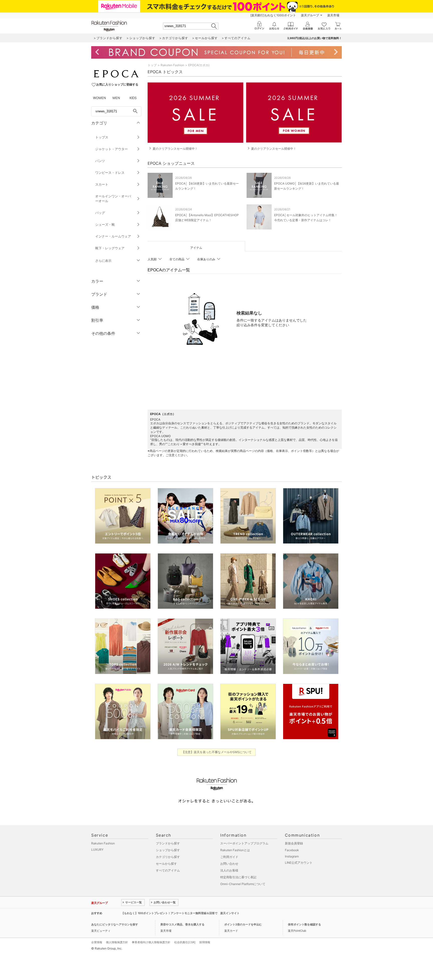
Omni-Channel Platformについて (242, 884)
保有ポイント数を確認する (304, 924)
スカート (101, 184)
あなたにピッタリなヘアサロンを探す (114, 924)
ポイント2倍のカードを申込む (243, 924)
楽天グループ (310, 15)
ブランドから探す (168, 843)
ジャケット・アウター (111, 149)
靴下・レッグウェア (110, 248)
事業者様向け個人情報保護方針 (151, 942)
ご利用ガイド (229, 857)
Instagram (292, 856)
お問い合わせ (229, 863)
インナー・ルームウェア (113, 236)
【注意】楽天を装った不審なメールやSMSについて (217, 752)
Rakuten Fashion (172, 65)
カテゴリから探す (168, 857)
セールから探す (166, 863)
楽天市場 (333, 15)
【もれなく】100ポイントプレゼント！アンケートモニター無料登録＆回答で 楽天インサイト (180, 913)
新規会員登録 (294, 843)
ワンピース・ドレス (110, 173)
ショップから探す (168, 850)
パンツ (100, 161)
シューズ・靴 (105, 224)
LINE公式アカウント (298, 862)
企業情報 (96, 942)
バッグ (100, 213)
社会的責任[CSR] (184, 942)
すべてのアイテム (168, 870)
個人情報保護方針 (117, 942)
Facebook (292, 850)
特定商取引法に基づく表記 (238, 877)
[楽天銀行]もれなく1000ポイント (273, 15)
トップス (101, 137)
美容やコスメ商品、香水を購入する (182, 924)
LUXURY (97, 849)
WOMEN (99, 98)
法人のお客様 (229, 870)
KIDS (133, 98)
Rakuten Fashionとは (235, 850)
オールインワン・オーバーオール (113, 198)
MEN (116, 98)
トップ (152, 65)
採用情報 (204, 942)
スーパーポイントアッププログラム (244, 843)
